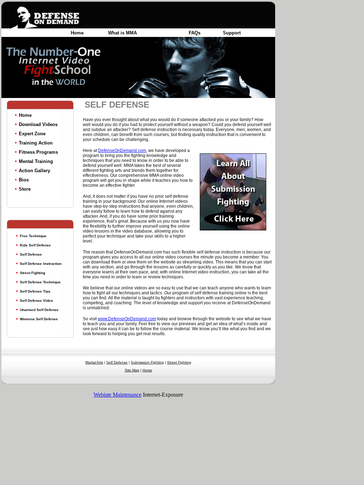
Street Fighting (32, 273)
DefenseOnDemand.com (122, 150)
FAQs (194, 33)
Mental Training (36, 161)
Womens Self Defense (39, 319)
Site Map (132, 370)
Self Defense (31, 254)
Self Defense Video (36, 301)
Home (77, 33)
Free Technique (33, 236)
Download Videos (38, 124)
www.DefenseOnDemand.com (127, 318)
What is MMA (122, 33)
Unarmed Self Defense (39, 310)
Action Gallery (34, 170)
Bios (24, 179)
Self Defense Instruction (40, 264)
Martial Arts (94, 362)
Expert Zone (32, 133)
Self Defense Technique (40, 282)
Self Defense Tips (35, 291)
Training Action (36, 143)
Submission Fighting (147, 362)
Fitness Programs (38, 152)
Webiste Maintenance (117, 395)
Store (25, 189)
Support (232, 33)
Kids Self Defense (35, 245)
